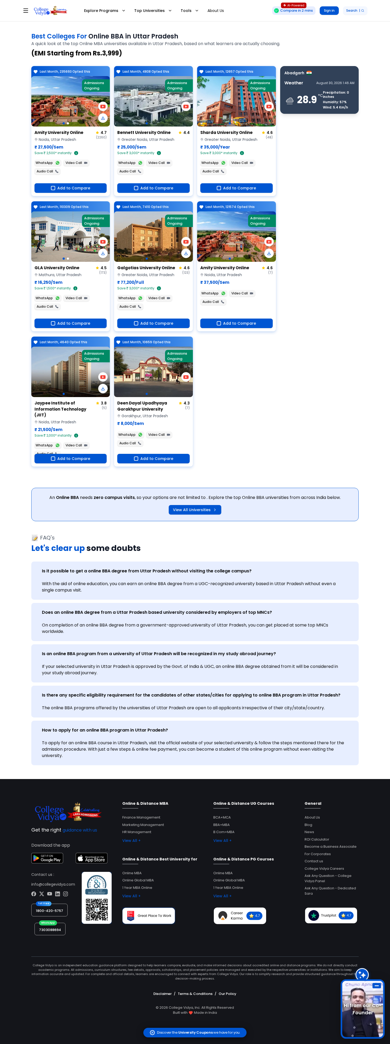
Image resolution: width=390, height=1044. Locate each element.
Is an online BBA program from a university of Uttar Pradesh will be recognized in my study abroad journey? (159, 654)
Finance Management (141, 817)
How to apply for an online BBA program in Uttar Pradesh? (105, 730)
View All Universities (192, 509)
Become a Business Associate (331, 846)
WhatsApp (44, 162)
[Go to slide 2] (68, 123)
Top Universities (149, 10)
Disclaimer (162, 993)
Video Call (74, 162)
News (309, 831)
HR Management (136, 831)
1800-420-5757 (49, 910)
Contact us (314, 861)
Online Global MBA (138, 880)
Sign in (329, 10)
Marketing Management (143, 824)
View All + (131, 840)
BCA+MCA (222, 817)
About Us (215, 10)
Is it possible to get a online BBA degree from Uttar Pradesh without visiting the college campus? (147, 571)
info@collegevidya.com (53, 884)
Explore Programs (101, 10)
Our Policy (227, 993)
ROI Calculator (317, 839)
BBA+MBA (221, 824)
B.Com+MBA (224, 831)
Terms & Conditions (195, 993)
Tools (186, 10)
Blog (308, 824)
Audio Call (45, 171)
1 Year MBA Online (137, 887)
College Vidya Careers (324, 868)
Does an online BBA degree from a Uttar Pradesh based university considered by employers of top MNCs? (157, 612)
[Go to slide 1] (64, 123)
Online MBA (132, 873)
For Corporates (318, 853)
